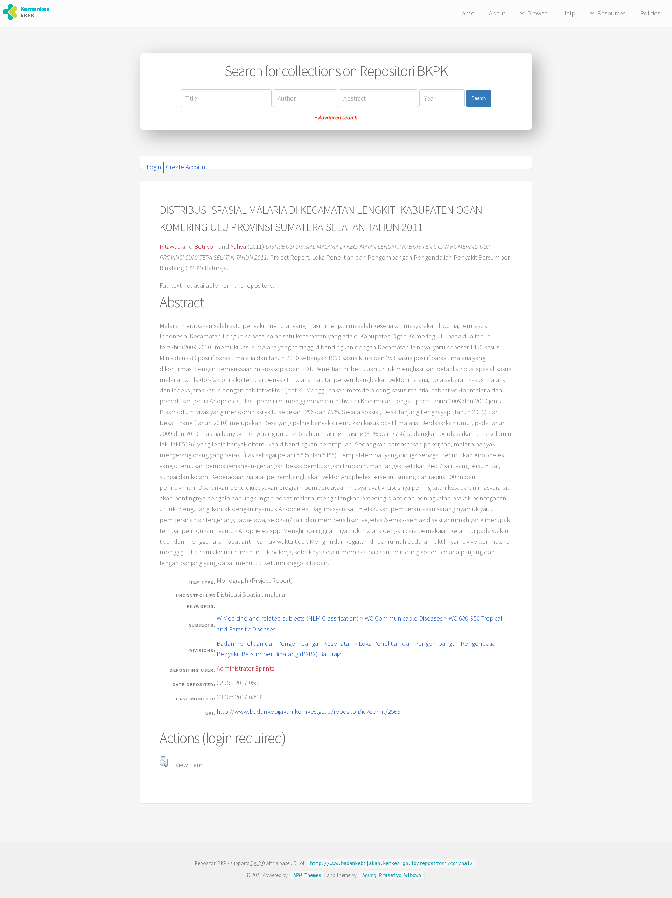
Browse (537, 13)
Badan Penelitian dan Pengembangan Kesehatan (285, 643)
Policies (650, 13)
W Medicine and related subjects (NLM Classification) (288, 618)
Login (154, 167)
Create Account (187, 167)
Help (568, 13)
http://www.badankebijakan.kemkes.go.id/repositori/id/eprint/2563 (308, 711)
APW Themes (307, 875)
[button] (164, 761)
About (497, 13)
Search (478, 98)
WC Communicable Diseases (404, 618)
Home (466, 13)
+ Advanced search (336, 117)
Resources (611, 13)
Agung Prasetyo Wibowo (391, 875)
